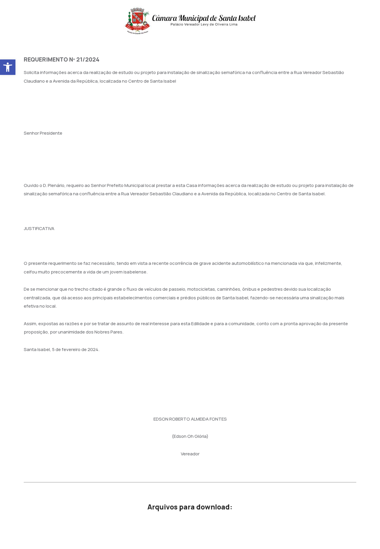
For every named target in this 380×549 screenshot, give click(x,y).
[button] (7, 67)
